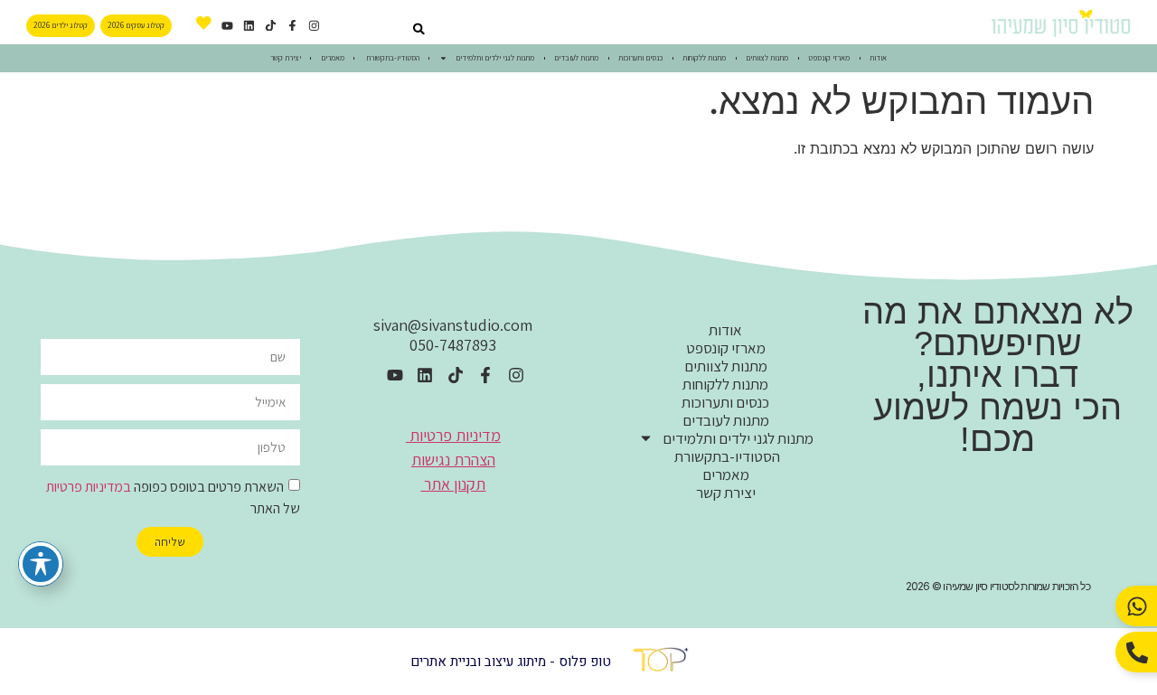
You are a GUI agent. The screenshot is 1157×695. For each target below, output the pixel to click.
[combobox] (377, 29)
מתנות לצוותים (767, 57)
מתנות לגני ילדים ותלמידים (495, 57)
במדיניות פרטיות (88, 486)
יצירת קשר (285, 57)
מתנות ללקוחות (704, 57)
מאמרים (332, 57)
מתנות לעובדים (576, 57)
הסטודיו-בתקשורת (391, 57)
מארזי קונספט (829, 57)
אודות (878, 57)
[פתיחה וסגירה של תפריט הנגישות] (40, 564)
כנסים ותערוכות (640, 57)
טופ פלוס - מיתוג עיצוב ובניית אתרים (510, 662)
